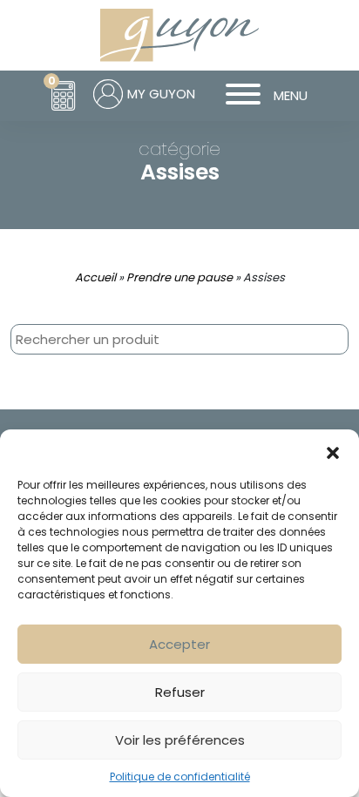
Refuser (180, 692)
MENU (291, 95)
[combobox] (179, 339)
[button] (333, 451)
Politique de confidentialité (180, 776)
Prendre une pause (179, 277)
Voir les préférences (180, 740)
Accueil (95, 277)
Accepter (179, 644)
